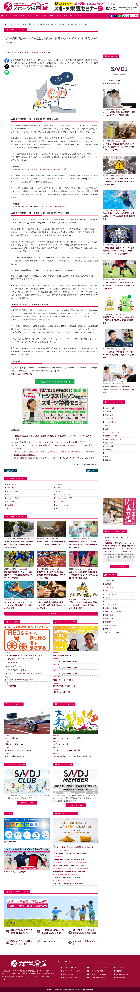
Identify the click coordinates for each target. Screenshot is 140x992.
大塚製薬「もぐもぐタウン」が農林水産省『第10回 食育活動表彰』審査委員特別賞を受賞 (119, 320)
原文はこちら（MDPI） (20, 374)
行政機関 (10, 505)
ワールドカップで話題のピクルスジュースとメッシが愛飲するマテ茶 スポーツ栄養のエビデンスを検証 (118, 147)
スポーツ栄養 (11, 484)
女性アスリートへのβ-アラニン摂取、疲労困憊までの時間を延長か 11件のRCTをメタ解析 (51, 575)
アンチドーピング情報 (70, 977)
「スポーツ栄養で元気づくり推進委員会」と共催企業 (73, 847)
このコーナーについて (61, 692)
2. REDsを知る (12, 662)
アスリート (60, 488)
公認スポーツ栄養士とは (14, 744)
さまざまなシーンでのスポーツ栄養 (18, 750)
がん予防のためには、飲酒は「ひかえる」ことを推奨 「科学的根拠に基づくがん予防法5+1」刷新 (118, 181)
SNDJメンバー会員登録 (97, 974)
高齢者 (58, 491)
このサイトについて (123, 967)
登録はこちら (26, 802)
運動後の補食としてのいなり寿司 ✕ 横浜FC (69, 859)
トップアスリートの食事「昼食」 (65, 668)
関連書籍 (52, 16)
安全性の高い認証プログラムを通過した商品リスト (72, 756)
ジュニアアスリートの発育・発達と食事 (68, 884)
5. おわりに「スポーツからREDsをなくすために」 (25, 673)
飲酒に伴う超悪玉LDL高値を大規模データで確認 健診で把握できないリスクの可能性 (51, 605)
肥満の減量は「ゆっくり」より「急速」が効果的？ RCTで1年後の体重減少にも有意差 (83, 544)
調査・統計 (60, 501)
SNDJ (9, 508)
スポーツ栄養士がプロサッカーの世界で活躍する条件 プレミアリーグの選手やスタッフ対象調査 (118, 285)
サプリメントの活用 (60, 744)
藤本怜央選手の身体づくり (63, 655)
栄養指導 (35, 53)
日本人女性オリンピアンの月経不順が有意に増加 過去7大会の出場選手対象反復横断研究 (119, 216)
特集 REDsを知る (41, 16)
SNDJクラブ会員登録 (96, 971)
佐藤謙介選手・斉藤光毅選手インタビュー (69, 871)
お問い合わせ (120, 977)
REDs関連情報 (10, 686)
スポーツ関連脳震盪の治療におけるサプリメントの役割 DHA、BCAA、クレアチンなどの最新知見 (54, 458)
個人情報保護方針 (122, 974)
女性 (8, 495)
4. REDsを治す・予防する (16, 670)
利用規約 (119, 971)
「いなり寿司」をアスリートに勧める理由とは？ (71, 853)
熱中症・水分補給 (13, 498)
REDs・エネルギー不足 (64, 498)
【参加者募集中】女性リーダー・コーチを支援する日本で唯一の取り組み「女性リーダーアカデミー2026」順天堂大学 (118, 251)
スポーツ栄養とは (19, 16)
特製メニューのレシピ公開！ (64, 680)
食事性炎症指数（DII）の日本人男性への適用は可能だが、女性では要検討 (39, 206)
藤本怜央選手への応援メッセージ (65, 686)
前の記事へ (11, 471)
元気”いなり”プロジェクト (98, 967)
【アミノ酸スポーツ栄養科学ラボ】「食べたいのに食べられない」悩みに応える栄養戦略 (118, 355)
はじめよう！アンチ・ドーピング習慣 (67, 738)
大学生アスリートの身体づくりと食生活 (68, 877)
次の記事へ (91, 471)
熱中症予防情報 (62, 16)
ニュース (9, 16)
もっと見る (50, 613)
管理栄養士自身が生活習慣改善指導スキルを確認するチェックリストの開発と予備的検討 (118, 389)
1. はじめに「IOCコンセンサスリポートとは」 (23, 659)
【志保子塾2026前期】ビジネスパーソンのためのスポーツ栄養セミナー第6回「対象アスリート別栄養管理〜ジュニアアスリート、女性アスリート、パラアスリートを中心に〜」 (119, 547)
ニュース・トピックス (16, 24)
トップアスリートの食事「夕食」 (65, 674)
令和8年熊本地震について (112, 83)
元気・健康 (24, 53)
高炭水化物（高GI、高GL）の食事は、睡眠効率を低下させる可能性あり (38, 169)
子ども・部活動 (12, 491)
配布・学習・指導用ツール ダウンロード (20, 680)
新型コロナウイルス (63, 508)
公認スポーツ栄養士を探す (98, 977)
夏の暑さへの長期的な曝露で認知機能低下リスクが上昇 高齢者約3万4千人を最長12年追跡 (18, 544)
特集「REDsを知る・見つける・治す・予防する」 (23, 655)
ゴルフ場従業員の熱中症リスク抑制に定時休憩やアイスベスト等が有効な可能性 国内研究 (50, 442)
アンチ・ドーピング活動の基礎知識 (66, 750)
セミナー (30, 16)
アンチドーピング (75, 16)
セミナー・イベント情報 (71, 971)
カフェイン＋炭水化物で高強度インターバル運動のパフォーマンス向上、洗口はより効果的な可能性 (83, 575)
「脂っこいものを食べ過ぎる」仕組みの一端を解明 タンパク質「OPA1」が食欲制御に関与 (83, 605)
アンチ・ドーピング (63, 495)
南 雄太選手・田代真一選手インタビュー (68, 865)
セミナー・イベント (63, 505)
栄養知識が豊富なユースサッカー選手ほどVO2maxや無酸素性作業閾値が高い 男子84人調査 (18, 575)
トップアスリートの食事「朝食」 (65, 661)
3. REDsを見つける (13, 666)
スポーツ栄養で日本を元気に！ (16, 756)
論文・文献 (46, 53)
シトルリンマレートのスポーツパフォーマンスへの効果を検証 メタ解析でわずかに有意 (18, 605)
